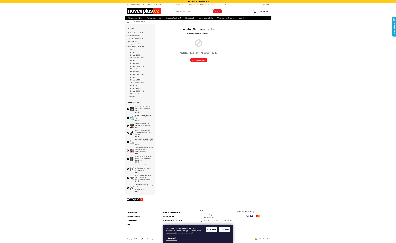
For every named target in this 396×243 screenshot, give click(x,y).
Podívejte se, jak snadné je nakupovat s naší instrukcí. (195, 4)
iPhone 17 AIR (135, 94)
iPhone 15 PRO (135, 71)
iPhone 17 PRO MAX (137, 91)
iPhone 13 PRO (135, 55)
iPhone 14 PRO (135, 63)
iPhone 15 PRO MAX (137, 74)
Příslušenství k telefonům (136, 46)
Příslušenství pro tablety (136, 33)
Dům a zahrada (132, 41)
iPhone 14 (133, 60)
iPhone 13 (133, 52)
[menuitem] (135, 18)
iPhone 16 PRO (135, 80)
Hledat (217, 11)
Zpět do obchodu (198, 60)
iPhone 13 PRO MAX (137, 58)
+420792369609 (208, 218)
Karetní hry (131, 96)
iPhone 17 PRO (135, 88)
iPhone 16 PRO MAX (137, 83)
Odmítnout (211, 229)
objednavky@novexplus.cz (211, 215)
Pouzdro (132, 49)
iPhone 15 (133, 69)
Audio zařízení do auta (135, 35)
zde (192, 233)
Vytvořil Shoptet (264, 238)
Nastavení (172, 238)
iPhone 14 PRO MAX (137, 66)
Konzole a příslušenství (135, 38)
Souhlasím (225, 229)
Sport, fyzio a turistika (135, 44)
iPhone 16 (133, 77)
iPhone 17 (133, 85)
